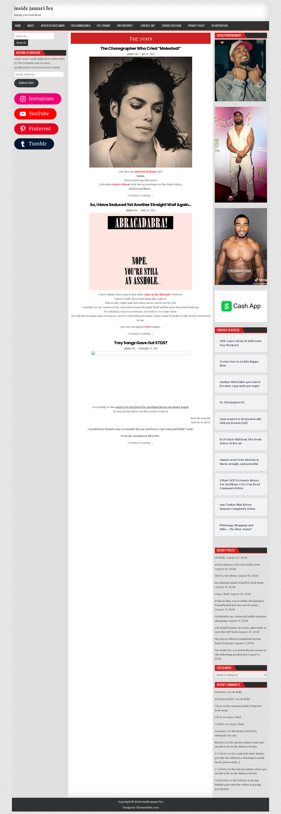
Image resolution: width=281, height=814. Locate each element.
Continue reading (141, 195)
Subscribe (26, 83)
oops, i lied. (222, 594)
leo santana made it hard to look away (239, 582)
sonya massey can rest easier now (237, 564)
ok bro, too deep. (226, 575)
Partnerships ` (125, 25)
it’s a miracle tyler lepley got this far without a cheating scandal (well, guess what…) (239, 758)
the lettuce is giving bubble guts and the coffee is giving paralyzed (238, 785)
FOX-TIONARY (103, 25)
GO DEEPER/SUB (219, 25)
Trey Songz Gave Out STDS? (140, 343)
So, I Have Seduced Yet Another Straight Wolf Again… (140, 205)
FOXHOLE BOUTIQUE (171, 25)
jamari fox (132, 54)
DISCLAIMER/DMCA (80, 25)
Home (18, 25)
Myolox (220, 742)
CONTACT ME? (148, 25)
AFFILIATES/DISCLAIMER (53, 25)
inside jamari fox (33, 8)
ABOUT (30, 25)
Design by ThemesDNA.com (141, 807)
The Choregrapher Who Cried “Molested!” (140, 48)
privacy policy (196, 25)
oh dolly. (220, 557)
